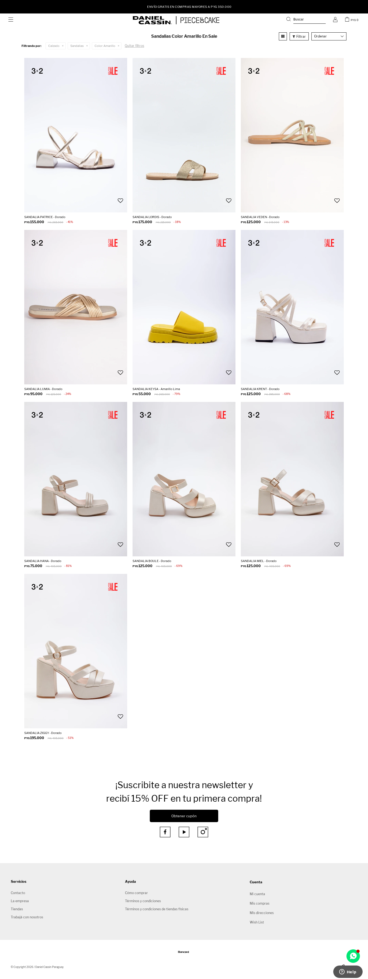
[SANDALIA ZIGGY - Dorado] (75, 651)
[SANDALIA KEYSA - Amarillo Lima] (184, 307)
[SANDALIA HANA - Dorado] (75, 479)
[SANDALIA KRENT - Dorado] (292, 307)
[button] (306, 20)
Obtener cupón (184, 816)
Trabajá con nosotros (27, 917)
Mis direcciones (262, 913)
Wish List (257, 922)
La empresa (20, 901)
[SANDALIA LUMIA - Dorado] (75, 307)
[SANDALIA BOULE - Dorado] (184, 479)
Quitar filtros (134, 46)
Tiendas (17, 909)
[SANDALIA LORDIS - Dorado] (184, 135)
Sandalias (77, 46)
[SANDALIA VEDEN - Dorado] (292, 135)
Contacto (18, 893)
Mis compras (259, 903)
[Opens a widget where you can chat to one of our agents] (348, 972)
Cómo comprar (136, 893)
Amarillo (105, 46)
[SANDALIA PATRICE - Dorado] (75, 135)
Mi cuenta (257, 894)
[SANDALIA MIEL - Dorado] (292, 479)
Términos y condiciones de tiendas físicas (156, 909)
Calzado (54, 46)
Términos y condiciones (143, 901)
